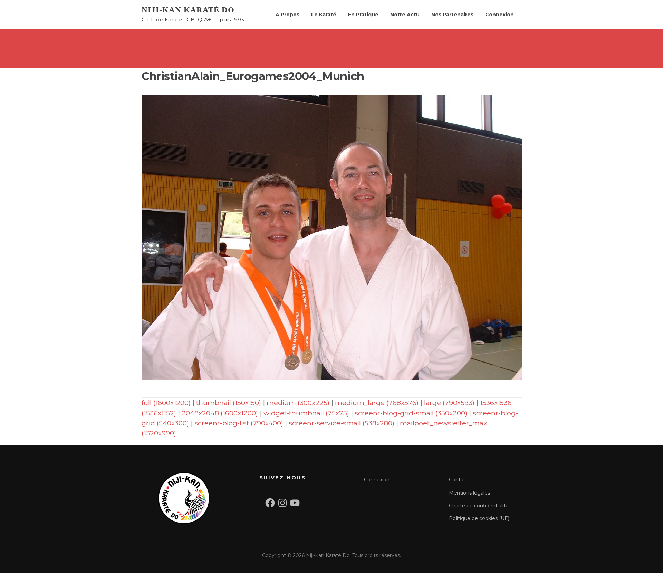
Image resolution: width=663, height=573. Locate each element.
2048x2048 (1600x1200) (220, 413)
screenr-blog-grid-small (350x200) (411, 413)
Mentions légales (469, 493)
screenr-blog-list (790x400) (238, 423)
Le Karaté (323, 14)
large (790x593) (449, 402)
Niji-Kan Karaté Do (188, 10)
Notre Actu (405, 14)
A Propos (287, 14)
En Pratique (363, 14)
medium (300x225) (298, 402)
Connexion (499, 14)
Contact (458, 480)
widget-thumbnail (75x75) (306, 413)
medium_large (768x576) (377, 402)
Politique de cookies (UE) (479, 518)
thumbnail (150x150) (228, 402)
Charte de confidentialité (479, 505)
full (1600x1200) (166, 402)
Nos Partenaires (452, 14)
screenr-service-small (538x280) (341, 423)
